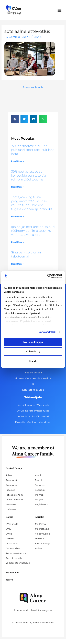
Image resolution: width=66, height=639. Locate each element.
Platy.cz (39, 494)
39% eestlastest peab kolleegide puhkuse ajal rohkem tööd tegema (29, 175)
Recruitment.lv (14, 558)
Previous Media (33, 87)
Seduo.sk (40, 490)
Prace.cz (10, 490)
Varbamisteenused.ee (18, 562)
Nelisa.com (12, 509)
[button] (59, 10)
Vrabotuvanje (42, 533)
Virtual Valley (42, 543)
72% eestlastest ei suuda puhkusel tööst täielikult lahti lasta (33, 150)
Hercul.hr (40, 538)
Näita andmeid (47, 331)
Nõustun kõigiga (33, 342)
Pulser (38, 548)
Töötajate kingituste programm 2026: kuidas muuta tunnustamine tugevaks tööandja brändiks (31, 203)
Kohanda (31, 351)
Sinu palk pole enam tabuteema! (26, 254)
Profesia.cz (11, 485)
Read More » (17, 161)
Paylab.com (41, 504)
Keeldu (33, 361)
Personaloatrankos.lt (17, 553)
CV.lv (8, 528)
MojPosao (40, 524)
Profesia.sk (11, 480)
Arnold (38, 475)
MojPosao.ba (42, 528)
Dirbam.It (11, 538)
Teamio (39, 480)
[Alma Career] (33, 597)
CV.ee (9, 533)
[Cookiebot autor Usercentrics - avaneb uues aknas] (47, 276)
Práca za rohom (14, 494)
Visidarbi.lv (12, 543)
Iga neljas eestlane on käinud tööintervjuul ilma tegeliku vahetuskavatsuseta (33, 231)
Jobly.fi (10, 579)
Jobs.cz (10, 475)
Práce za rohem (14, 499)
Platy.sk (39, 499)
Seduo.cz (40, 485)
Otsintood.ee (13, 548)
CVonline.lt (12, 524)
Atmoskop (11, 504)
